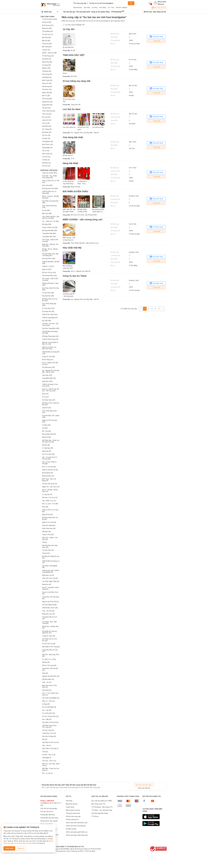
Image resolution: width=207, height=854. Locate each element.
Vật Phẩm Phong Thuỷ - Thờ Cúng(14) (49, 726)
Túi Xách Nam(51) (48, 550)
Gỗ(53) (44, 542)
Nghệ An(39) (46, 68)
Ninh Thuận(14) (47, 154)
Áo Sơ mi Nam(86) (48, 454)
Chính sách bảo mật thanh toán (76, 822)
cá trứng (94, 7)
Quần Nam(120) (47, 381)
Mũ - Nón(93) (46, 431)
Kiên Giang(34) (47, 74)
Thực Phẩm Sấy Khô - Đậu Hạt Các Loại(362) (50, 217)
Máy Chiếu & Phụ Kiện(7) (50, 748)
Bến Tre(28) (46, 95)
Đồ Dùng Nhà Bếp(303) (49, 230)
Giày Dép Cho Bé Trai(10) (50, 742)
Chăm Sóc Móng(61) (48, 525)
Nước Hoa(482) (47, 185)
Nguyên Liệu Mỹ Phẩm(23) (50, 676)
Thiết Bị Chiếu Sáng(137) (50, 339)
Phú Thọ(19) (46, 135)
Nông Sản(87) (46, 451)
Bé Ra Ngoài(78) (47, 473)
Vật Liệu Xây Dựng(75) (49, 483)
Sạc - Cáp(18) (46, 710)
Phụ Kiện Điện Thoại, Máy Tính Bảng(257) (50, 254)
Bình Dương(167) (47, 25)
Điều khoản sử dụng (73, 810)
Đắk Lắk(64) (46, 40)
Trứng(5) (45, 751)
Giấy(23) (45, 673)
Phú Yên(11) (46, 166)
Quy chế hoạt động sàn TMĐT (101, 801)
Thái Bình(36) (46, 71)
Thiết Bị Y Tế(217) (48, 266)
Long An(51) (46, 50)
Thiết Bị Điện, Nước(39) (50, 608)
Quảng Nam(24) (47, 102)
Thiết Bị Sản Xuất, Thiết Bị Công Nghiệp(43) (50, 571)
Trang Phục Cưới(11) (49, 733)
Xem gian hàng (157, 36)
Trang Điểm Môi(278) (49, 236)
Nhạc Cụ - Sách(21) (48, 701)
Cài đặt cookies (71, 829)
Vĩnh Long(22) (46, 114)
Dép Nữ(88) (46, 445)
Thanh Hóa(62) (47, 43)
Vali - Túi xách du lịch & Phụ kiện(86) (49, 458)
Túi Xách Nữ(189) (48, 293)
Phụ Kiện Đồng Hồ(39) (49, 605)
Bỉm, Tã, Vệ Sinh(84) (49, 467)
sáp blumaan (77, 7)
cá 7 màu (111, 7)
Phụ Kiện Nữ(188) (48, 296)
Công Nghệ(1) (46, 757)
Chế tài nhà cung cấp (73, 816)
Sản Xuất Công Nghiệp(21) (50, 698)
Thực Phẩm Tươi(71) (49, 500)
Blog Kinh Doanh (71, 804)
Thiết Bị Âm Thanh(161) (49, 314)
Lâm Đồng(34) (46, 77)
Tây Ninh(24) (46, 108)
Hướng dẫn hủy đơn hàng (49, 818)
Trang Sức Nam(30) (48, 636)
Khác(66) (45, 507)
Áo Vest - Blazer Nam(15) (50, 716)
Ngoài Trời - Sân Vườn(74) (50, 487)
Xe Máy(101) (46, 425)
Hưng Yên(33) (46, 83)
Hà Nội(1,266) (46, 22)
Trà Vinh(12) (46, 157)
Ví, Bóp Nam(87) (47, 448)
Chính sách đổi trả (46, 824)
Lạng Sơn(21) (46, 120)
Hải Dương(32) (47, 86)
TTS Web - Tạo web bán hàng (101, 810)
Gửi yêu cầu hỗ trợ (46, 811)
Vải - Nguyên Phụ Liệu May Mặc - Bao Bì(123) (50, 371)
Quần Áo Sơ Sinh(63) (49, 522)
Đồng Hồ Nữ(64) (47, 514)
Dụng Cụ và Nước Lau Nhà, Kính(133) (49, 348)
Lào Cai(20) (46, 123)
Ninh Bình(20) (46, 126)
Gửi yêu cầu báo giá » (144, 785)
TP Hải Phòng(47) (48, 56)
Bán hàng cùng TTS (160, 7)
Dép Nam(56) (46, 531)
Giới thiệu (69, 801)
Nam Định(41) (46, 59)
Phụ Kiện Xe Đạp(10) (49, 736)
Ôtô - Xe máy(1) (47, 773)
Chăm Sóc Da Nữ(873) (49, 173)
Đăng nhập (162, 1)
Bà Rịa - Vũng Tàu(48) (49, 53)
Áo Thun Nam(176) (48, 308)
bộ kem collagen (121, 7)
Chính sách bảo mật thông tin (76, 826)
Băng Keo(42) (46, 584)
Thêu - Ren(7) (46, 745)
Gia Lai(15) (45, 150)
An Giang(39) (46, 65)
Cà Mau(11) (46, 160)
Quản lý (21, 848)
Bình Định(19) (46, 132)
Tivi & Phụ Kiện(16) (48, 713)
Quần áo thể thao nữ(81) (50, 470)
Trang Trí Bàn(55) (48, 534)
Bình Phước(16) (47, 144)
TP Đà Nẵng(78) (47, 31)
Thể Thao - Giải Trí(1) (49, 761)
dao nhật (87, 7)
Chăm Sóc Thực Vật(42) (50, 578)
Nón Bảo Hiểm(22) (48, 679)
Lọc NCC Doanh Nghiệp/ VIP (75, 25)
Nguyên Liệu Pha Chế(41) (50, 601)
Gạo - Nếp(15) (46, 719)
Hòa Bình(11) (46, 163)
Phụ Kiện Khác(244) (48, 258)
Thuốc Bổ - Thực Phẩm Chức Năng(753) (49, 176)
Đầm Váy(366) (47, 213)
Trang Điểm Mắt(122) (49, 378)
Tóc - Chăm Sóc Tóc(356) (50, 221)
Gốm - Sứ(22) (46, 682)
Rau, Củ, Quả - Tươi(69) (50, 503)
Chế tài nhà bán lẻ (72, 819)
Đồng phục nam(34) (48, 614)
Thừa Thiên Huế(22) (48, 111)
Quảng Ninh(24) (47, 105)
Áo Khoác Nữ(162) (48, 311)
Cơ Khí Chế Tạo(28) (48, 643)
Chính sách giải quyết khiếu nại (76, 832)
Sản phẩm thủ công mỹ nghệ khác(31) (49, 632)
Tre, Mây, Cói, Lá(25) (49, 659)
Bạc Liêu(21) (46, 117)
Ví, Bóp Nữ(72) (47, 494)
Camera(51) (46, 553)
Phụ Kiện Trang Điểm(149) (50, 328)
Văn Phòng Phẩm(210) (49, 275)
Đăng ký (161, 4)
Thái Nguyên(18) (47, 141)
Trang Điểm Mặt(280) (49, 233)
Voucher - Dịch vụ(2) (48, 754)
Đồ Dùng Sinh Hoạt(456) (50, 188)
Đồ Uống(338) (46, 224)
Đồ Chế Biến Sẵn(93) (49, 434)
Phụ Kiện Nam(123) (48, 367)
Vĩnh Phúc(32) (47, 89)
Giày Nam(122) (47, 375)
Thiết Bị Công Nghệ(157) (50, 317)
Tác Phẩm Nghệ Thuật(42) (50, 581)
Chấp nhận (9, 848)
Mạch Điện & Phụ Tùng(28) (51, 646)
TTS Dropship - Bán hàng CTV (101, 807)
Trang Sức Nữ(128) (48, 356)
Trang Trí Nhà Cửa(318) (49, 227)
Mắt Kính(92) (46, 437)
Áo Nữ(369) (46, 210)
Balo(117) (45, 394)
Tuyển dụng (70, 807)
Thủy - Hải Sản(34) (48, 611)
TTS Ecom (95, 816)
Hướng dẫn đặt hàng (47, 814)
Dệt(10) (44, 739)
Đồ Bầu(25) (46, 662)
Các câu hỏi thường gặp (48, 808)
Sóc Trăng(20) (46, 129)
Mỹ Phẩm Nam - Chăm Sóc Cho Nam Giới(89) (50, 441)
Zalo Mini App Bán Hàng (99, 813)
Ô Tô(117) (45, 397)
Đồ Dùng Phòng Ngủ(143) (50, 336)
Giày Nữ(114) (46, 407)
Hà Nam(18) (46, 138)
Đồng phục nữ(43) (48, 575)
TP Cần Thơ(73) (47, 34)
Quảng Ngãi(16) (47, 147)
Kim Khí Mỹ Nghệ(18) (49, 707)
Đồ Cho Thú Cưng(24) (49, 665)
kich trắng (102, 7)
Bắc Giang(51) (47, 46)
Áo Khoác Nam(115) (48, 400)
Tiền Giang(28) (47, 98)
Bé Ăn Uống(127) (47, 359)
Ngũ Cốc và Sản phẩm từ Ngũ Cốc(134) (50, 343)
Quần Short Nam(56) (48, 528)
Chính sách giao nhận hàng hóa (77, 835)
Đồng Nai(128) (46, 28)
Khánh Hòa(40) (47, 62)
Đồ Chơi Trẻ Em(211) (49, 272)
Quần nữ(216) (46, 269)
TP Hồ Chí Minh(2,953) (49, 19)
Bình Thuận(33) (47, 80)
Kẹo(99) (44, 428)
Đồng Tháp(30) (47, 92)
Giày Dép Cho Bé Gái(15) (50, 722)
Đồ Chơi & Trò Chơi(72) (49, 497)
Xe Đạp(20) (46, 704)
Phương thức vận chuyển (49, 821)
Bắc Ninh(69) (46, 37)
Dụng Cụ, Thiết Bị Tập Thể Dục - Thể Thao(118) (50, 390)
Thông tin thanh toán (73, 813)
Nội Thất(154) (46, 320)
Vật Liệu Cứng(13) (48, 730)
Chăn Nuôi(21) (46, 690)
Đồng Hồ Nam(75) (48, 476)
